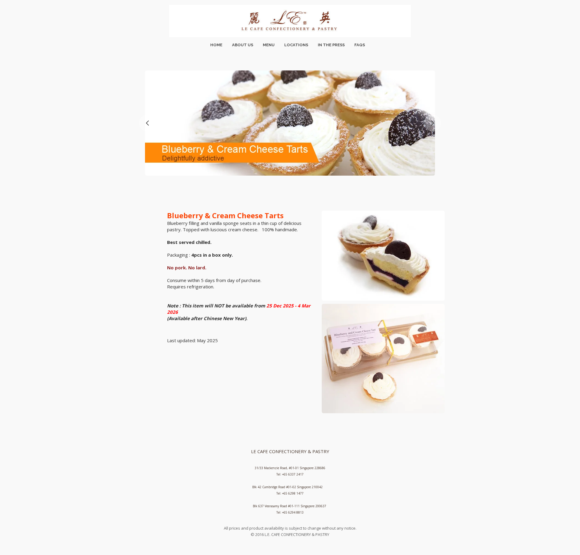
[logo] (290, 21)
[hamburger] (109, 10)
